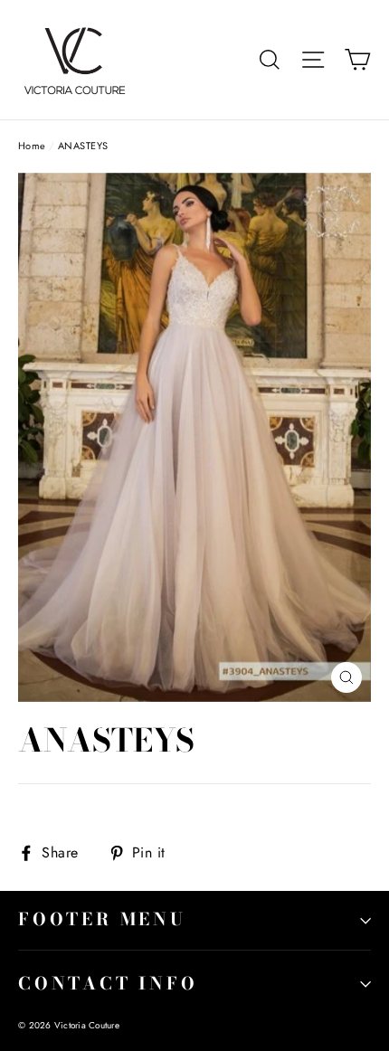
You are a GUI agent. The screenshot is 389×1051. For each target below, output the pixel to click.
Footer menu (102, 919)
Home (32, 145)
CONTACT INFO (108, 984)
